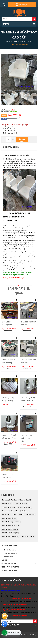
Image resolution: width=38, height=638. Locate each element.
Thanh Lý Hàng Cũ (25, 500)
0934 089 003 (13, 632)
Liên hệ (4, 560)
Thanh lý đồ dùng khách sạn (10, 522)
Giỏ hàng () (23, 4)
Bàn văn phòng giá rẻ (8, 507)
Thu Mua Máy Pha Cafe (9, 500)
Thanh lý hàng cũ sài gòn (10, 536)
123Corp (33, 635)
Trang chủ (8, 41)
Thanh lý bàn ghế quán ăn (27, 514)
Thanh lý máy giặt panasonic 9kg (27, 438)
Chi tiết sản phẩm (11, 147)
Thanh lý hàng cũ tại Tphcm (22, 41)
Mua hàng (22, 140)
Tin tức (4, 4)
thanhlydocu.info (14, 590)
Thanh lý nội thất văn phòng (10, 533)
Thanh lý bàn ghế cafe (9, 518)
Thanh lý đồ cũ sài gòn (27, 536)
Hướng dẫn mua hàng (9, 553)
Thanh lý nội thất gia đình (10, 529)
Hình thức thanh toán (9, 550)
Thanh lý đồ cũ (6, 503)
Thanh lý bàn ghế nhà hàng (10, 525)
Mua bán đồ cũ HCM (24, 507)
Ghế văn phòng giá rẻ (20, 503)
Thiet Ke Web (24, 635)
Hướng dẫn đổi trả (8, 557)
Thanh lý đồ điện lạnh (22, 511)
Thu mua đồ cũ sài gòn (9, 514)
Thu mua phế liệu (7, 511)
